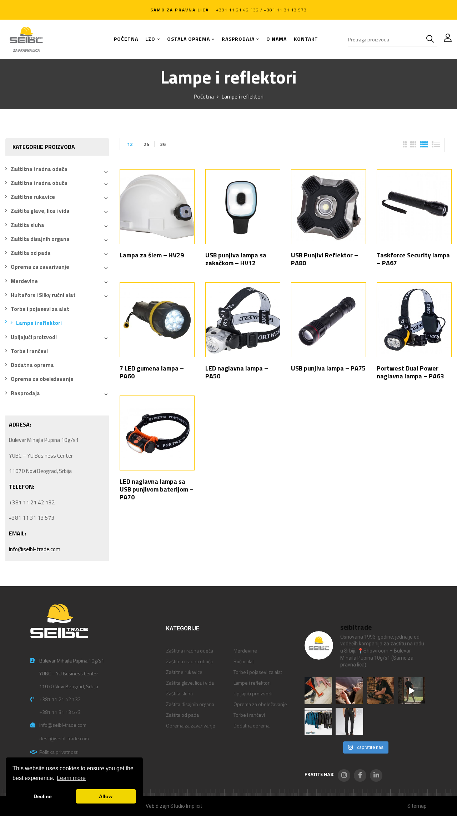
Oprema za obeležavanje (42, 379)
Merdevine (24, 281)
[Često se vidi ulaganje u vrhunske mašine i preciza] (411, 691)
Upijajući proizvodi (34, 337)
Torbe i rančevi (29, 351)
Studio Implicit (186, 806)
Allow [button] (105, 796)
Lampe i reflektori (39, 323)
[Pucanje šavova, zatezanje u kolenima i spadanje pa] (380, 691)
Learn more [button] (71, 778)
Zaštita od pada (31, 253)
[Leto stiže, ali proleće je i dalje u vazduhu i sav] (349, 691)
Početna (204, 96)
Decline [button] (43, 796)
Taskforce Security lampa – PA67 (413, 259)
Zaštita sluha (27, 225)
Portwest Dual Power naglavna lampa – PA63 (410, 372)
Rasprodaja (25, 393)
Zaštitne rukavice (33, 197)
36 (163, 144)
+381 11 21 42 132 (60, 699)
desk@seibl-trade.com (64, 738)
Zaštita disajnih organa (40, 239)
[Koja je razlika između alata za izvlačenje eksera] (318, 691)
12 (130, 144)
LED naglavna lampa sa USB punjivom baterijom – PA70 (157, 489)
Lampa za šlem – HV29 (152, 255)
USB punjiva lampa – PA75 (328, 368)
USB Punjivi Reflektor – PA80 (324, 259)
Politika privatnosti (59, 752)
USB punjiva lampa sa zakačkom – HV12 (235, 259)
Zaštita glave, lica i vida (40, 211)
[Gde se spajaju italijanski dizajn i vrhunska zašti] (349, 721)
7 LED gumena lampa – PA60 (152, 372)
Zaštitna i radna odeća (39, 169)
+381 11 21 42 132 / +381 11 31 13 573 (261, 9)
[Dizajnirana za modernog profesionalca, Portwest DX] (318, 721)
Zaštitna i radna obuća (39, 183)
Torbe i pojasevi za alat (40, 309)
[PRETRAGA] (431, 39)
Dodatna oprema (32, 365)
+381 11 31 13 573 (60, 712)
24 (146, 144)
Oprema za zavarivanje (40, 267)
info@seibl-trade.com (34, 549)
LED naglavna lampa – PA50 (236, 372)
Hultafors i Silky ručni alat (43, 295)
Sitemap (417, 806)
